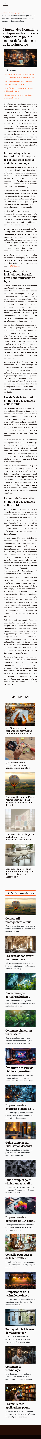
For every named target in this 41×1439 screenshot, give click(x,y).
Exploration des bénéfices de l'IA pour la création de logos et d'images (19, 1222)
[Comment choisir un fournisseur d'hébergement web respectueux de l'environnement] (20, 1019)
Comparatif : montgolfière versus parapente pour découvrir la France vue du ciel (19, 801)
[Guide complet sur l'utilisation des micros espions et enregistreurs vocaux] (20, 1130)
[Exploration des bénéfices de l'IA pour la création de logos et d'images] (20, 1205)
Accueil (4, 13)
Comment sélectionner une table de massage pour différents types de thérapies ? (20, 872)
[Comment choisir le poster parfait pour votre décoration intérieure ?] (20, 820)
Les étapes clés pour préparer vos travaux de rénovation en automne (18, 731)
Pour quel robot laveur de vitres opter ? (19, 1330)
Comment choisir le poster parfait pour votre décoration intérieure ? (20, 837)
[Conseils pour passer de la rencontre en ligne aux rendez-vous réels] (20, 1242)
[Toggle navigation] (5, 4)
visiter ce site (14, 266)
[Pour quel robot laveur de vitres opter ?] (20, 1317)
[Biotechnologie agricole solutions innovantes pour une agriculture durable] (20, 981)
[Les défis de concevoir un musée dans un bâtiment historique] (20, 944)
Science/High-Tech (16, 13)
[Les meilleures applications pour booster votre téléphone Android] (20, 1392)
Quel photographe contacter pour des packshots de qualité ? (17, 765)
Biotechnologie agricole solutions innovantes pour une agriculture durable (18, 998)
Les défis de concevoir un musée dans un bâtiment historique (19, 959)
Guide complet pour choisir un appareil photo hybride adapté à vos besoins (20, 1185)
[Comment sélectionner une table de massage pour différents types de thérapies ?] (20, 855)
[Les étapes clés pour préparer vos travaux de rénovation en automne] (20, 714)
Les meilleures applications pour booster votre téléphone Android (17, 1409)
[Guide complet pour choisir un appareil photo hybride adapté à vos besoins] (20, 1168)
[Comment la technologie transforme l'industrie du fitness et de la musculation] (20, 1355)
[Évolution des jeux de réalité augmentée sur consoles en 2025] (20, 1056)
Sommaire (11, 70)
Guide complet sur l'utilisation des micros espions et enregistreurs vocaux (20, 1148)
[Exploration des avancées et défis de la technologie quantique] (20, 1093)
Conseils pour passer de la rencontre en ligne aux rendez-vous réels (19, 1260)
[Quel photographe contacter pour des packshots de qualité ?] (20, 748)
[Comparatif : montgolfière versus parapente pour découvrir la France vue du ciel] (20, 783)
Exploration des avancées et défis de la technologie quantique (20, 1108)
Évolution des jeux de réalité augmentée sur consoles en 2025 (19, 1071)
